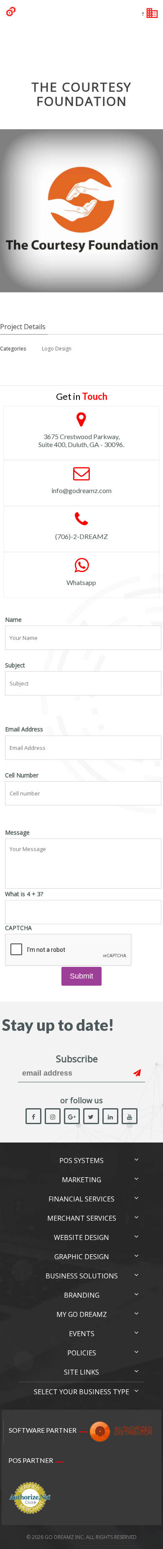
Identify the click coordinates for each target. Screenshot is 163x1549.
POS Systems (81, 1160)
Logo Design (56, 348)
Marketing (81, 1179)
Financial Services (81, 1199)
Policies (81, 1352)
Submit (81, 976)
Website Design (81, 1237)
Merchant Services (81, 1218)
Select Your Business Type (81, 1391)
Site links (81, 1372)
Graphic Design (81, 1256)
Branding (81, 1295)
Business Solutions (82, 1276)
